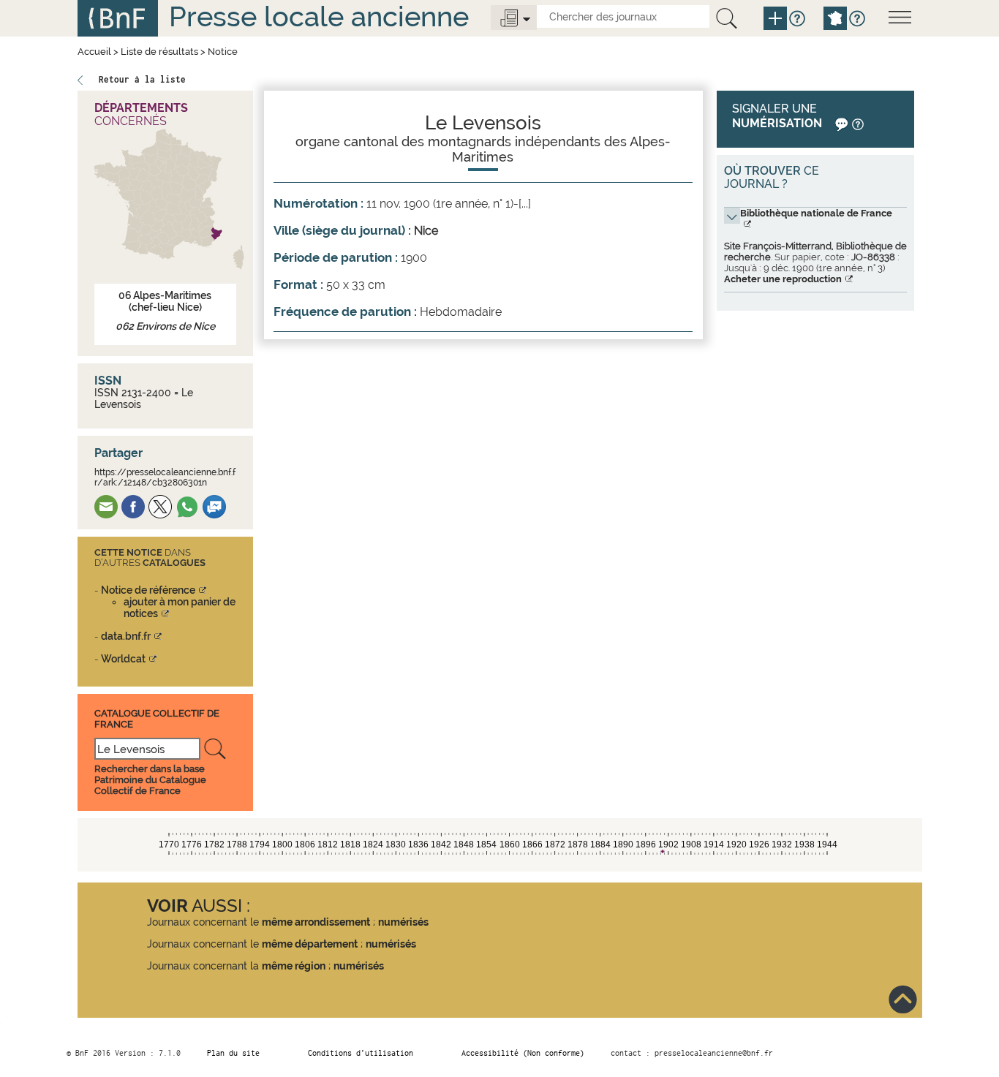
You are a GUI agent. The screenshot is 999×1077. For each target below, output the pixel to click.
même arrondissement (316, 922)
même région (293, 966)
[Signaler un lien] (840, 123)
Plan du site (233, 1052)
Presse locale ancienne (319, 16)
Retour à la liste (142, 79)
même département (310, 944)
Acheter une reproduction (783, 278)
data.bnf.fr (126, 636)
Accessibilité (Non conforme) (522, 1052)
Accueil (94, 51)
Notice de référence (148, 590)
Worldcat (123, 659)
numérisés (403, 922)
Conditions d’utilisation (360, 1052)
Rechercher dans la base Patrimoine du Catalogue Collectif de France (150, 779)
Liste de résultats (159, 51)
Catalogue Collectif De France (156, 718)
